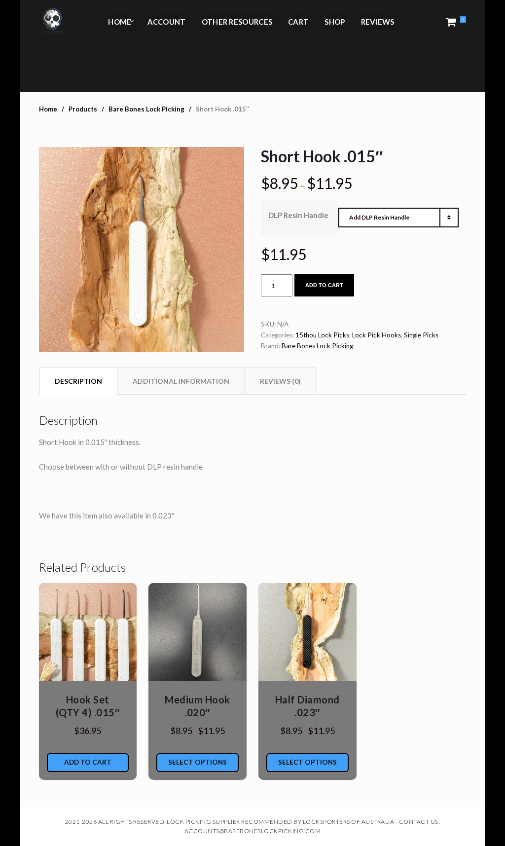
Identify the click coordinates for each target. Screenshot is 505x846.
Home (119, 21)
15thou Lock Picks (322, 335)
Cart (298, 21)
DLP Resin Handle (298, 215)
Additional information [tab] (181, 381)
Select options (197, 762)
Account (166, 21)
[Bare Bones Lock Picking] (51, 22)
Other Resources (237, 21)
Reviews (378, 21)
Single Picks (421, 335)
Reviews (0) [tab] (280, 381)
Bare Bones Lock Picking (317, 346)
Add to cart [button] (87, 762)
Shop (335, 21)
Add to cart (324, 285)
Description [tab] (78, 381)
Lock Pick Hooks (376, 335)
